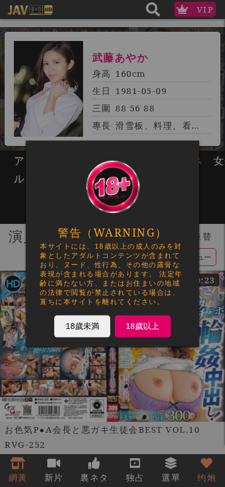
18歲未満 (82, 326)
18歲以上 (142, 326)
